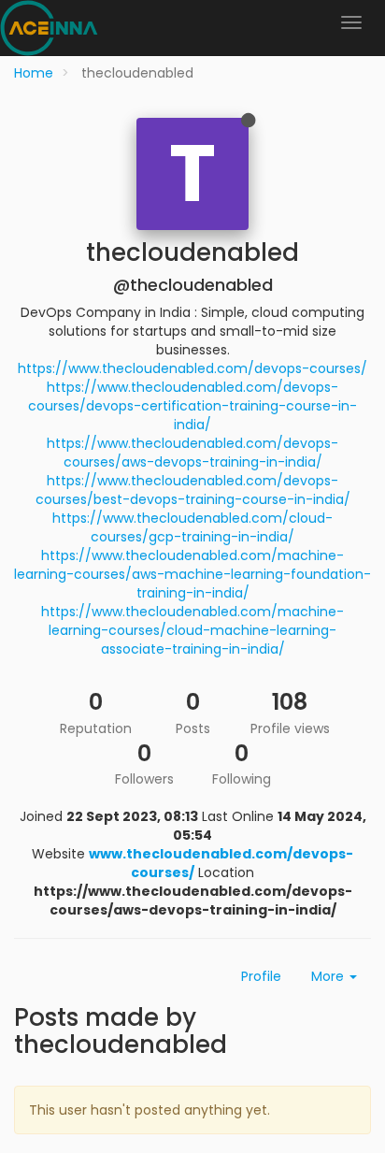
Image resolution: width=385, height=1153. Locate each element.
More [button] (329, 976)
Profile (261, 976)
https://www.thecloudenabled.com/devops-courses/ (192, 368)
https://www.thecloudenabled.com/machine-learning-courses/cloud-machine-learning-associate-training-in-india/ (192, 630)
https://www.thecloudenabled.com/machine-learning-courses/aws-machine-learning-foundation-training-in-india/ (192, 574)
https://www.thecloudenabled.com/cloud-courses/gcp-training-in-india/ (192, 527)
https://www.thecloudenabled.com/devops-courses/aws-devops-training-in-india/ (192, 452)
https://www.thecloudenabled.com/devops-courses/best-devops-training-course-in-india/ (193, 490)
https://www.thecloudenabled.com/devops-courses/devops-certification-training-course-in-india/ (192, 406)
